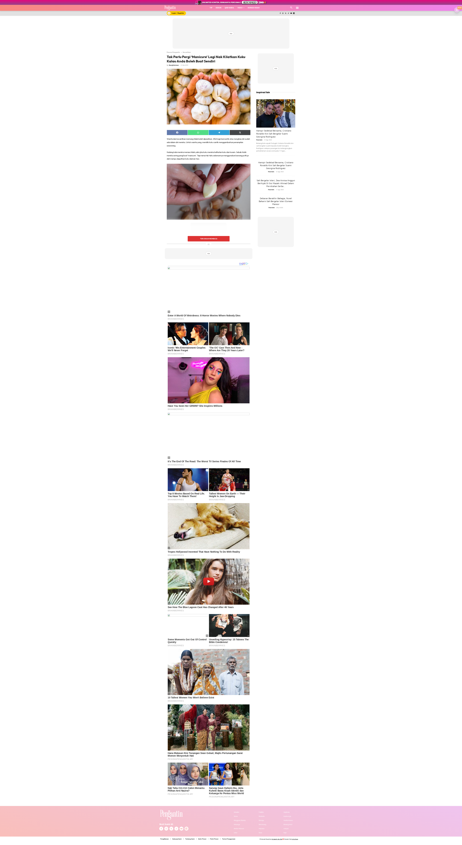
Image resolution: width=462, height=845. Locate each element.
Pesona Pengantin (173, 52)
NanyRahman (174, 65)
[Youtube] (291, 13)
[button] (291, 8)
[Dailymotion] (293, 13)
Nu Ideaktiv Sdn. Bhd (277, 839)
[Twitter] (285, 13)
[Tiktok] (288, 13)
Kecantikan (187, 52)
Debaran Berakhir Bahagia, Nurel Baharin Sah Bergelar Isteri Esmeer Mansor (276, 201)
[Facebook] (280, 13)
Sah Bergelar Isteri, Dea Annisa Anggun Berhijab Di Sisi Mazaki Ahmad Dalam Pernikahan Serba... (276, 183)
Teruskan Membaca (208, 239)
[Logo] (170, 8)
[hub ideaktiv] (297, 7)
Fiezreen (259, 140)
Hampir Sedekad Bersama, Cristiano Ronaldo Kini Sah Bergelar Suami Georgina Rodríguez (273, 133)
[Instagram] (283, 13)
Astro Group (295, 839)
